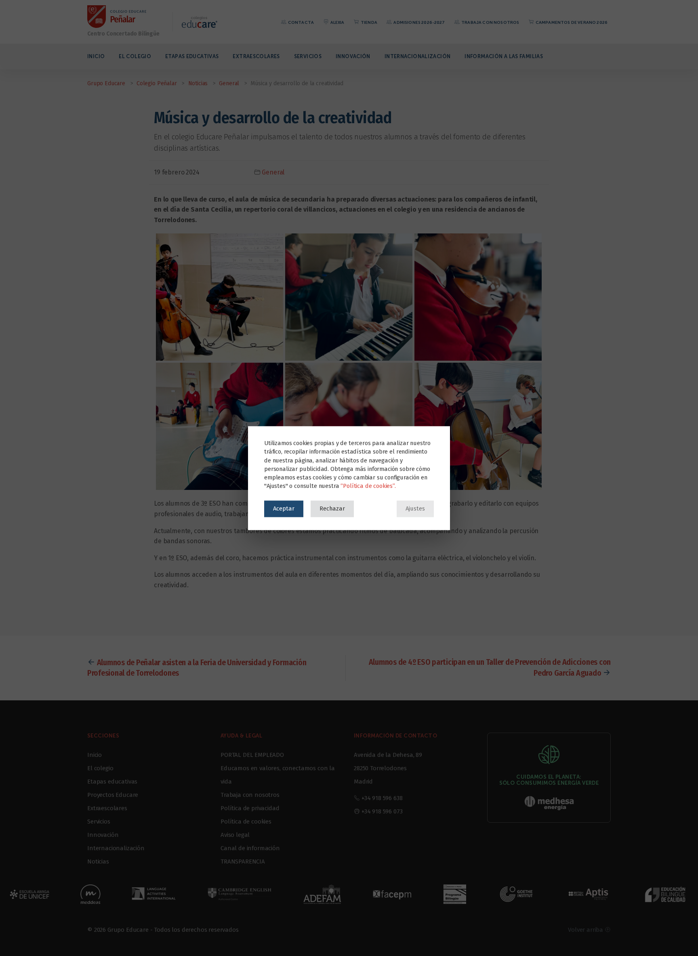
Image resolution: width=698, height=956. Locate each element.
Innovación (353, 56)
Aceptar (283, 508)
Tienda (368, 22)
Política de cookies (246, 821)
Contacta (300, 22)
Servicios (308, 56)
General (273, 172)
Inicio (96, 56)
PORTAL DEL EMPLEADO (252, 754)
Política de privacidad (250, 808)
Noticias (98, 861)
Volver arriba (586, 929)
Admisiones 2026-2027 (419, 22)
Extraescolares (256, 56)
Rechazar (332, 508)
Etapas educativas (192, 56)
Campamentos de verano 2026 (571, 22)
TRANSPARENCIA (243, 861)
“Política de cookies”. (368, 486)
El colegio (135, 56)
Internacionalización (418, 56)
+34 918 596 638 (382, 798)
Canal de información (250, 848)
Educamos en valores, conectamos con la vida (278, 775)
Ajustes (415, 508)
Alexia (336, 22)
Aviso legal (235, 834)
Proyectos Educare (112, 794)
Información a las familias (504, 56)
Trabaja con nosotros (489, 22)
